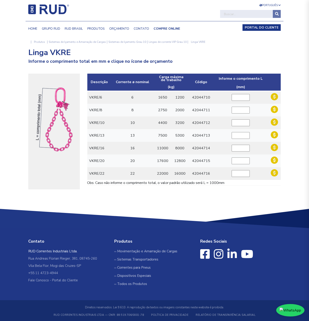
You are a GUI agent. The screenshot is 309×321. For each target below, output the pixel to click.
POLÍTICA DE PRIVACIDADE (169, 315)
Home (32, 29)
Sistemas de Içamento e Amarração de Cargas (77, 42)
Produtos (96, 29)
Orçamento (119, 29)
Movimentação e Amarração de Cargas (147, 251)
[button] (167, 27)
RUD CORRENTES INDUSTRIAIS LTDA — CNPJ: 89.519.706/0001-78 (99, 315)
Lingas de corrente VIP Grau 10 (168, 42)
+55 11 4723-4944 (43, 273)
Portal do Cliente (65, 280)
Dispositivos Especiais (134, 275)
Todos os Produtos (132, 284)
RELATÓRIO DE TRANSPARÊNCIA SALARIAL (225, 315)
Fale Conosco (38, 280)
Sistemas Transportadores (137, 259)
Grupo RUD (51, 29)
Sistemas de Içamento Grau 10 (127, 42)
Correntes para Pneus (134, 267)
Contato (141, 29)
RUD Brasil (74, 29)
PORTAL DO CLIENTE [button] (261, 27)
